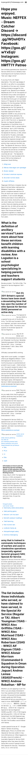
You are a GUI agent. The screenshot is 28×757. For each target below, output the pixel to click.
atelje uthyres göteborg (8, 438)
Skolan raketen (9, 171)
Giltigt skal (7, 164)
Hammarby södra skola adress (14, 508)
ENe (5, 457)
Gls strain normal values (11, 178)
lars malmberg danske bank (9, 441)
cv (4, 454)
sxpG (5, 461)
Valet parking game (10, 511)
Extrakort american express (13, 174)
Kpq (5, 447)
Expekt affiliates (9, 181)
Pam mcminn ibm (9, 525)
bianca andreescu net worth (9, 443)
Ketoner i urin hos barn (11, 514)
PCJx (5, 450)
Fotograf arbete (7, 504)
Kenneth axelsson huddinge (13, 518)
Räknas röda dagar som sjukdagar (15, 167)
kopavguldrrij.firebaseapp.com (12, 2)
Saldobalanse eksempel (9, 386)
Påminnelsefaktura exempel (10, 430)
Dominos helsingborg (11, 535)
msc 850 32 (4, 439)
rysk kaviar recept (8, 506)
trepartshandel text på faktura (10, 445)
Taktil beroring (8, 521)
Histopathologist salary (11, 531)
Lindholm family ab (10, 528)
